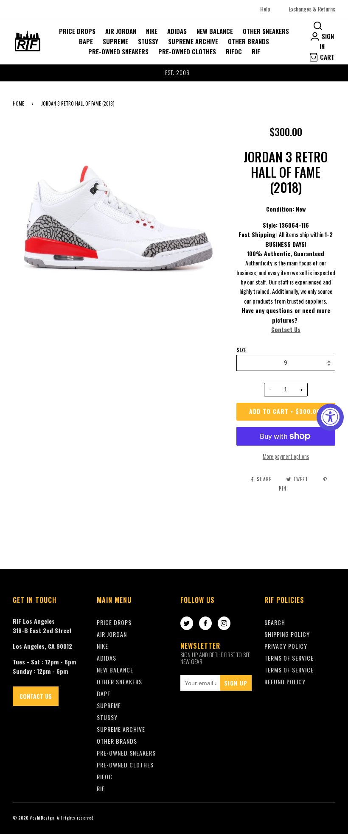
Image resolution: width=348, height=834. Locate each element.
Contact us (36, 696)
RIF (256, 51)
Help (265, 8)
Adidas (177, 31)
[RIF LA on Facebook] (205, 623)
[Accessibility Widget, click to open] (330, 417)
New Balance (214, 31)
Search (274, 622)
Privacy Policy (285, 646)
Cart (326, 56)
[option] (174, 73)
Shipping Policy (287, 634)
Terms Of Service (289, 657)
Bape (86, 41)
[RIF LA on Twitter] (186, 623)
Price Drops (77, 31)
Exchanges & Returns (312, 8)
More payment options (286, 456)
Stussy (148, 41)
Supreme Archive (193, 41)
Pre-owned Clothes (187, 51)
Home (18, 103)
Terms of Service (289, 669)
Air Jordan (120, 31)
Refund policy (285, 681)
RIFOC (234, 51)
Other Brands (248, 41)
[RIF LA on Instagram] (224, 623)
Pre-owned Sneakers (118, 51)
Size (241, 350)
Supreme (115, 41)
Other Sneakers (266, 31)
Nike (151, 31)
